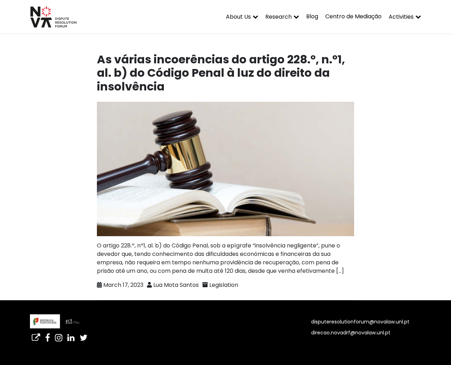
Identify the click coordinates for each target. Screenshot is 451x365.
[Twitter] (83, 335)
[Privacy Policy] (36, 335)
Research (278, 17)
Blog (312, 16)
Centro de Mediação (353, 16)
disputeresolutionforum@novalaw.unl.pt (360, 321)
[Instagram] (58, 335)
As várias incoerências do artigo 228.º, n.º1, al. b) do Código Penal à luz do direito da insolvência (221, 72)
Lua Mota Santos (176, 285)
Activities (401, 17)
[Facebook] (47, 335)
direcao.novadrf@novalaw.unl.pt (350, 332)
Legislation (223, 285)
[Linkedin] (71, 335)
